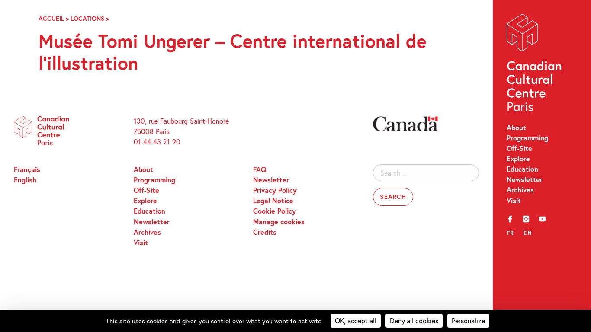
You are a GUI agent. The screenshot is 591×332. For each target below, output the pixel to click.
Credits (264, 231)
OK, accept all (355, 320)
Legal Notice (273, 200)
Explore (518, 158)
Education (522, 168)
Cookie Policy (274, 210)
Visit (514, 200)
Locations (87, 18)
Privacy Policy (275, 190)
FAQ (260, 169)
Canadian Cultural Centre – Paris (535, 64)
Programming (527, 137)
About (516, 127)
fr (510, 233)
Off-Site (519, 148)
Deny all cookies (414, 320)
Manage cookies (279, 221)
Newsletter (525, 179)
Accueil (51, 18)
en (528, 233)
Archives (520, 189)
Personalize (468, 320)
